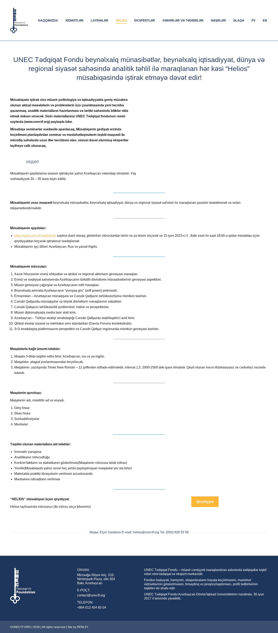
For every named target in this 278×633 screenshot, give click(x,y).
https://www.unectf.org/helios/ (35, 235)
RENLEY (82, 627)
